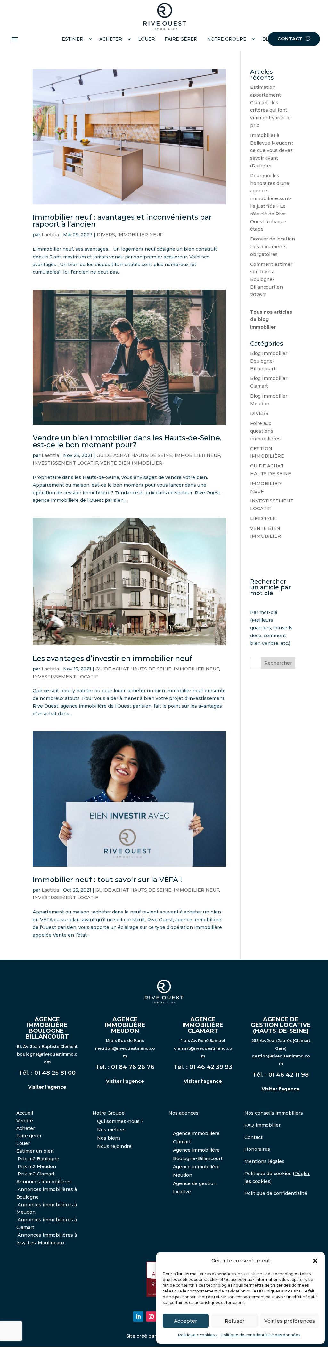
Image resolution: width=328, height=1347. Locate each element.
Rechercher (278, 663)
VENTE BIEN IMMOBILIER (131, 463)
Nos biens (109, 1138)
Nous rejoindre (114, 1146)
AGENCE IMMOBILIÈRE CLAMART (203, 1025)
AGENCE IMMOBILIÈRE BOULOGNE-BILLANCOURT (47, 1028)
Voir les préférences (289, 1321)
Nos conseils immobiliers (273, 1113)
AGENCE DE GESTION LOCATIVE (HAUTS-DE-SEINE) (281, 1025)
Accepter (185, 1321)
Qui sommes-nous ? (120, 1121)
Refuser (235, 1321)
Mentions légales (264, 1161)
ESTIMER (72, 39)
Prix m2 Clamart (36, 1174)
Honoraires (257, 1149)
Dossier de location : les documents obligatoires (272, 246)
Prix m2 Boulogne (38, 1159)
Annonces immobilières (44, 1181)
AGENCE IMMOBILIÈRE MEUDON (125, 1025)
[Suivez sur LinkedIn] (138, 1316)
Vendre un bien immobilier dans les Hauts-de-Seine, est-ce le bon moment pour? (127, 441)
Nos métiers (111, 1129)
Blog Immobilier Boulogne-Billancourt (268, 361)
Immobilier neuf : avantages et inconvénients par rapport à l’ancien (122, 221)
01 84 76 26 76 (132, 1067)
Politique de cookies (267, 1173)
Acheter (25, 1128)
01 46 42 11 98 (288, 1074)
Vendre (24, 1121)
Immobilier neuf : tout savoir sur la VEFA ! (107, 879)
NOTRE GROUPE (226, 39)
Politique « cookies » (197, 1335)
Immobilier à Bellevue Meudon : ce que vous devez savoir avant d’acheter (271, 150)
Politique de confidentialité (275, 1193)
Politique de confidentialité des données (260, 1335)
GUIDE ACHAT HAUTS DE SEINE (134, 455)
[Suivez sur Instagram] (151, 1316)
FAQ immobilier (262, 1125)
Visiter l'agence (47, 1087)
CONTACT (290, 39)
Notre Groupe (109, 1113)
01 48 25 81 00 (55, 1072)
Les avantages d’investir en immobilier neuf (112, 658)
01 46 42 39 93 (210, 1067)
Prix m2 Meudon (37, 1166)
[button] (315, 1261)
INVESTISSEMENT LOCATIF (65, 463)
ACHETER (110, 39)
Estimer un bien (35, 1151)
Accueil (24, 1113)
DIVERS (106, 235)
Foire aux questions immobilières (265, 431)
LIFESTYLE (263, 518)
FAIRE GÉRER (181, 39)
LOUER (146, 39)
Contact (253, 1137)
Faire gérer (29, 1136)
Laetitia (50, 235)
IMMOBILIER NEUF (140, 235)
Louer (23, 1143)
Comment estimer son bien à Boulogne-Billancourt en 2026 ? (271, 279)
